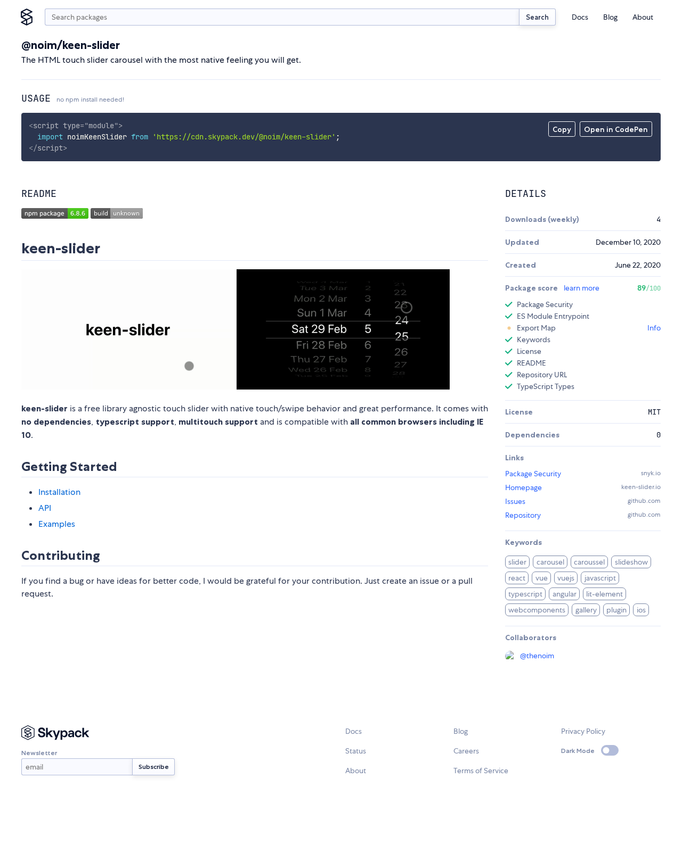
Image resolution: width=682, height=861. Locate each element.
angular (565, 594)
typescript (525, 594)
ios (641, 610)
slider (517, 562)
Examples (56, 523)
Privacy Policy (583, 731)
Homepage (523, 487)
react (516, 578)
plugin (616, 610)
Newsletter (39, 753)
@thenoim (537, 655)
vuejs (565, 578)
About (642, 17)
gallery (586, 610)
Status (355, 751)
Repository (523, 515)
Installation (59, 492)
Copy (562, 129)
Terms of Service (480, 770)
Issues (515, 501)
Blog (610, 17)
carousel (550, 562)
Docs (580, 17)
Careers (466, 751)
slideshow (631, 562)
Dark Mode (578, 751)
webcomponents (536, 610)
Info (654, 328)
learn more (581, 288)
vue (541, 578)
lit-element (604, 594)
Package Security (533, 473)
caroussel (589, 562)
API (44, 508)
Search (537, 17)
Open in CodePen (616, 129)
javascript (600, 578)
